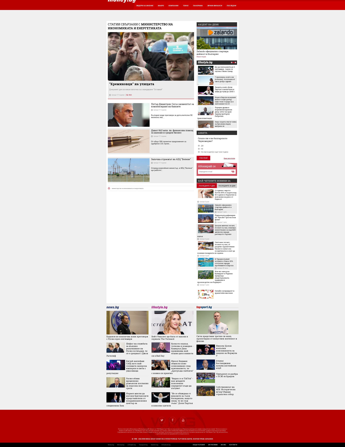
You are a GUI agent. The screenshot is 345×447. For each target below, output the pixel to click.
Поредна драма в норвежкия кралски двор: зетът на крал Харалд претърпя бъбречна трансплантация (214, 112)
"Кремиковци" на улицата (131, 84)
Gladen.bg (154, 445)
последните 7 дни (207, 186)
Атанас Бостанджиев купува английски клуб (226, 364)
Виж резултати (229, 158)
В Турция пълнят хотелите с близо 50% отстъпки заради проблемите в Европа (224, 262)
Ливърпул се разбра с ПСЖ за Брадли (227, 375)
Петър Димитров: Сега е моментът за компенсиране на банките (172, 105)
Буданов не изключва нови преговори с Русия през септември (127, 337)
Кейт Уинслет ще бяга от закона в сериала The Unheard (169, 337)
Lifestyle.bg (131, 445)
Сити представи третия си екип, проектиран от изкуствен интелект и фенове (216, 338)
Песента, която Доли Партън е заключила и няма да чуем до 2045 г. (225, 89)
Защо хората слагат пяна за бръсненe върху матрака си (225, 124)
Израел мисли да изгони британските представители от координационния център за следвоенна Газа (127, 399)
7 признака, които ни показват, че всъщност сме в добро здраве (225, 79)
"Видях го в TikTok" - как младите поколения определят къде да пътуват (182, 383)
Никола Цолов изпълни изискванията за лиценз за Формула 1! (226, 351)
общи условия (199, 445)
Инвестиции (201, 57)
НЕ (202, 149)
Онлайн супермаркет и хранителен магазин (224, 292)
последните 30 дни (227, 186)
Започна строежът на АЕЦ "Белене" (171, 159)
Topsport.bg (143, 445)
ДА (202, 146)
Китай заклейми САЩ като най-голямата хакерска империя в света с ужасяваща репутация (126, 367)
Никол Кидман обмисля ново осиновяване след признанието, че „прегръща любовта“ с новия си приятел (172, 367)
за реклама (213, 445)
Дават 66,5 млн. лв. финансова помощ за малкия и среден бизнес (172, 131)
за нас (223, 445)
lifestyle (205, 62)
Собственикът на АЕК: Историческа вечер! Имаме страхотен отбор (225, 390)
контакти (233, 445)
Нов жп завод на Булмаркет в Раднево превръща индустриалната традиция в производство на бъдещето (215, 276)
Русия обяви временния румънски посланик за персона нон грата (137, 383)
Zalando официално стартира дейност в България (212, 52)
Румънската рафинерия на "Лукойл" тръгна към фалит (225, 217)
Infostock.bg (165, 445)
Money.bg (120, 445)
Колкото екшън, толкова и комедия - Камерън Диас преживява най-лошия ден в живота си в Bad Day (172, 349)
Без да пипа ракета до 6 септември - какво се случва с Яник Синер (225, 69)
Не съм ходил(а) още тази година (214, 152)
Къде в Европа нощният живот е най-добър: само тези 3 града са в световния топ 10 (225, 100)
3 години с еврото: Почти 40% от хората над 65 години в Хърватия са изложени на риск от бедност (225, 194)
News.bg (111, 445)
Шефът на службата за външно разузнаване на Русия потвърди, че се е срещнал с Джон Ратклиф (127, 349)
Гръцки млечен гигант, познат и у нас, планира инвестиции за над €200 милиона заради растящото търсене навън (216, 230)
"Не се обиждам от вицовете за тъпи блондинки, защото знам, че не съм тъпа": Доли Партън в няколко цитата (172, 399)
